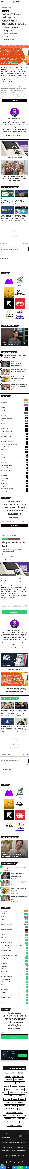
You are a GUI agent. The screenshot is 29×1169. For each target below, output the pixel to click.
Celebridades (5, 452)
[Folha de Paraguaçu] (14, 2)
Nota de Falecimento (7, 418)
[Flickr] (16, 136)
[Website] (7, 136)
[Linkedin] (13, 136)
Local (3, 405)
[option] (14, 337)
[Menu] (2, 2)
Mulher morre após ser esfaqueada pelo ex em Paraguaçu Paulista (17, 363)
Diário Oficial (5, 428)
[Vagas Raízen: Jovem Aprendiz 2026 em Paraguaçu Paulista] (21, 193)
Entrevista (5, 478)
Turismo (4, 454)
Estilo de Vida (5, 446)
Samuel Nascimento (8, 36)
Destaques (5, 475)
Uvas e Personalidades (8, 488)
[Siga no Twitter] (14, 36)
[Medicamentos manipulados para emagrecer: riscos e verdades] (5, 379)
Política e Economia (7, 413)
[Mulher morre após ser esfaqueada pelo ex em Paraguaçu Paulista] (5, 364)
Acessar (26, 243)
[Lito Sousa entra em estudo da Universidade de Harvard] (5, 372)
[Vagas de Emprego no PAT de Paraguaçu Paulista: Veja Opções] (7, 210)
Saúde (3, 423)
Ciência (4, 480)
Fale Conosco (12, 1155)
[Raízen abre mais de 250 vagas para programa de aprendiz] (7, 193)
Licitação (4, 491)
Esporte (4, 426)
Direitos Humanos (7, 467)
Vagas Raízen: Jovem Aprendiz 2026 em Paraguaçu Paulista (20, 200)
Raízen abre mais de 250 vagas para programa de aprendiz (7, 200)
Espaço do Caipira (7, 436)
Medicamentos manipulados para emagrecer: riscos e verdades (18, 378)
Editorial (4, 457)
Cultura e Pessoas (7, 431)
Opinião (4, 415)
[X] (11, 136)
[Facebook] (9, 136)
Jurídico (4, 473)
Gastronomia (5, 483)
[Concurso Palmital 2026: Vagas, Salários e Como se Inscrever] (21, 210)
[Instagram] (22, 136)
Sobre (6, 1155)
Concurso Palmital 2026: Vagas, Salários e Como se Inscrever (21, 216)
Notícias (4, 399)
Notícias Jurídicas (7, 470)
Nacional (4, 402)
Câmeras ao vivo (14, 1158)
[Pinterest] (20, 136)
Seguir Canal (22, 1055)
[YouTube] (18, 136)
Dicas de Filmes (6, 439)
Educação (4, 449)
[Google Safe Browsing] (23, 1137)
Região (4, 410)
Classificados (20, 1155)
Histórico (4, 462)
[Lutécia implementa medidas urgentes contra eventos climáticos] (5, 387)
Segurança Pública (7, 465)
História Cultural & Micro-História (12, 434)
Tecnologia (5, 420)
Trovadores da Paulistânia (9, 444)
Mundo (4, 407)
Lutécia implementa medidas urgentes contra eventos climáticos (19, 386)
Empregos (9, 7)
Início (4, 7)
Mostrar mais (14, 100)
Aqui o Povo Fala (6, 486)
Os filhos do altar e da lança (10, 441)
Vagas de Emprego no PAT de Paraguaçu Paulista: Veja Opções (7, 216)
